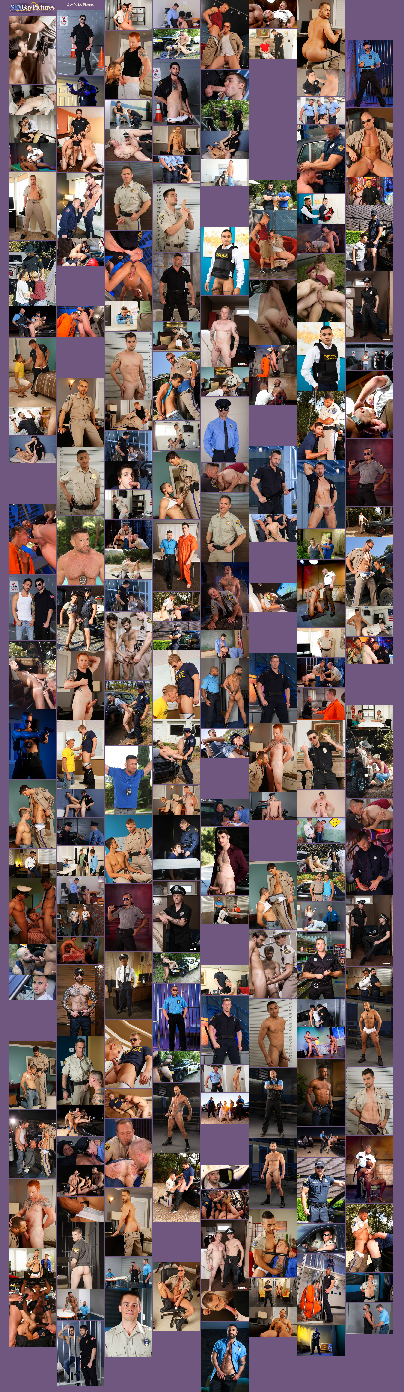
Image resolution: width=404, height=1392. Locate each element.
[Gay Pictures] (32, 7)
